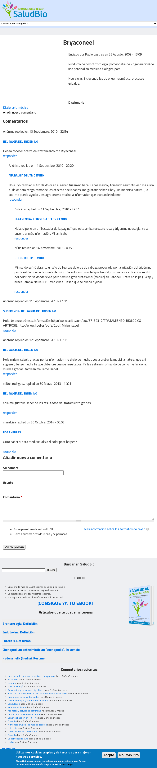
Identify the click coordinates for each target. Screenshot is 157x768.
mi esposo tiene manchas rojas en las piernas (32, 676)
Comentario (12, 497)
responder (10, 155)
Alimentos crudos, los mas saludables (27, 724)
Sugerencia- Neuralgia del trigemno (41, 219)
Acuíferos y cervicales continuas (24, 710)
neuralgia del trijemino (20, 393)
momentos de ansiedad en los (23, 697)
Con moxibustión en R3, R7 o (23, 718)
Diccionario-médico (15, 107)
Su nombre (11, 468)
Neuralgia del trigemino (26, 175)
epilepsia (12, 728)
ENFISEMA (13, 679)
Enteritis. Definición (16, 640)
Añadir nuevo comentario (19, 112)
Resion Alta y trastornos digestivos (26, 690)
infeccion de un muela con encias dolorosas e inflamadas (37, 693)
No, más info (129, 755)
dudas (11, 742)
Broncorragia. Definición (20, 623)
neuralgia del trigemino (20, 141)
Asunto (8, 482)
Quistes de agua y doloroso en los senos (29, 700)
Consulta (12, 721)
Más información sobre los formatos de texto (114, 529)
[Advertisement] (35, 74)
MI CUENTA (9, 749)
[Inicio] (24, 9)
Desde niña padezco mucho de (24, 714)
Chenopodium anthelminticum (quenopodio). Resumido (41, 649)
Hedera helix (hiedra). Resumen (24, 658)
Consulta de (14, 704)
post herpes (12, 432)
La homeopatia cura (18, 738)
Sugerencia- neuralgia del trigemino (29, 311)
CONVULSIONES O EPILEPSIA (23, 731)
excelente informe (17, 707)
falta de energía (16, 686)
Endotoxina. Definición (18, 632)
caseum (12, 683)
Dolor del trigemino (29, 258)
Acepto (108, 755)
